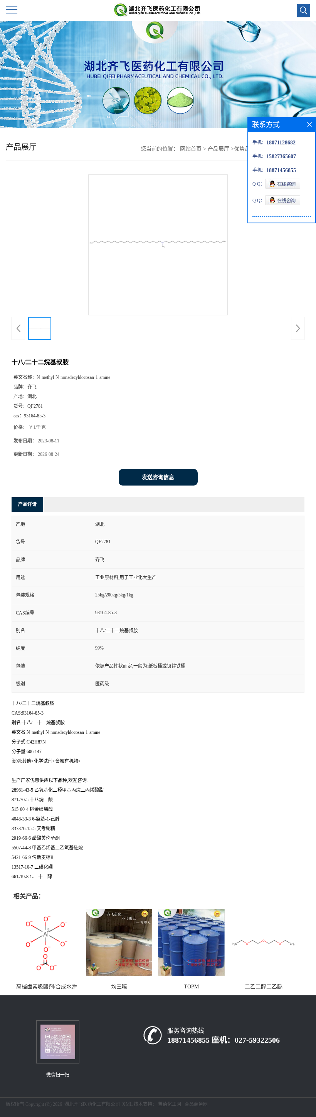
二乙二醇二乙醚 (263, 987)
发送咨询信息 (158, 477)
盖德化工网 (169, 1104)
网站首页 (191, 149)
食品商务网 (196, 1104)
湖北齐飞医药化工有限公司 (92, 1104)
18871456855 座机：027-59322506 (223, 1040)
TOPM (191, 987)
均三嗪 (119, 987)
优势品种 (244, 149)
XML (127, 1104)
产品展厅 (218, 149)
